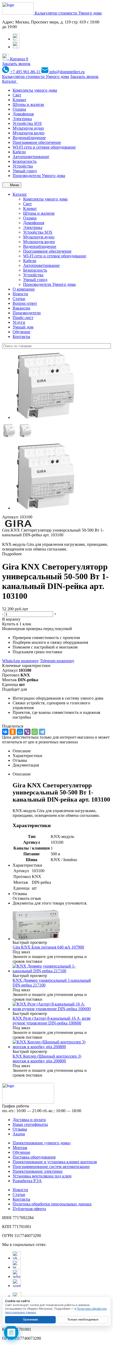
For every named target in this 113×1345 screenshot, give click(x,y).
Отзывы (20, 1129)
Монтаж (20, 1147)
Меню (14, 185)
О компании (24, 289)
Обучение (21, 332)
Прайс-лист (23, 317)
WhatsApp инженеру (20, 661)
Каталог (10, 81)
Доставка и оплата (29, 1119)
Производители (27, 313)
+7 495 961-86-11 (25, 72)
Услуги (19, 322)
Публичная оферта (29, 1208)
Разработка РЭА (27, 1181)
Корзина (18, 59)
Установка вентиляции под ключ (42, 1176)
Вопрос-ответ (25, 303)
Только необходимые (82, 1319)
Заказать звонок (16, 63)
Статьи (19, 298)
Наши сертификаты (30, 1124)
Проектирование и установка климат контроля (55, 1162)
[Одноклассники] (12, 732)
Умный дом (23, 327)
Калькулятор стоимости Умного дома (68, 13)
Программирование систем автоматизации (51, 1166)
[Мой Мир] (20, 732)
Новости (20, 294)
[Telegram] (42, 732)
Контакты (21, 336)
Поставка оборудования (34, 1157)
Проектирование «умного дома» (42, 1143)
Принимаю (30, 1319)
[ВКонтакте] (5, 732)
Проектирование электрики (38, 1171)
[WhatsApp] (35, 732)
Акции (19, 1134)
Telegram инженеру (57, 661)
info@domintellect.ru (66, 72)
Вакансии (21, 308)
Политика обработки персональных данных (52, 1204)
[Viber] (27, 732)
